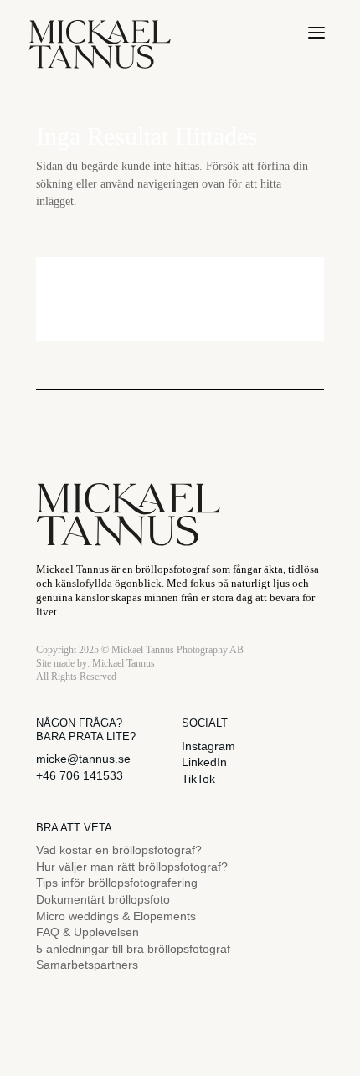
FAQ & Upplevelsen (87, 932)
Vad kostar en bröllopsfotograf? (119, 850)
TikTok (198, 778)
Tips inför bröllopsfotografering (117, 882)
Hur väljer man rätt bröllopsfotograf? (132, 866)
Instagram (208, 746)
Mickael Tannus (123, 663)
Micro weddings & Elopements (116, 916)
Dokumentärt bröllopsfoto (103, 899)
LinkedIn (204, 762)
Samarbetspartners (87, 964)
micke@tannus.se (83, 758)
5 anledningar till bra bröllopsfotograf (133, 948)
